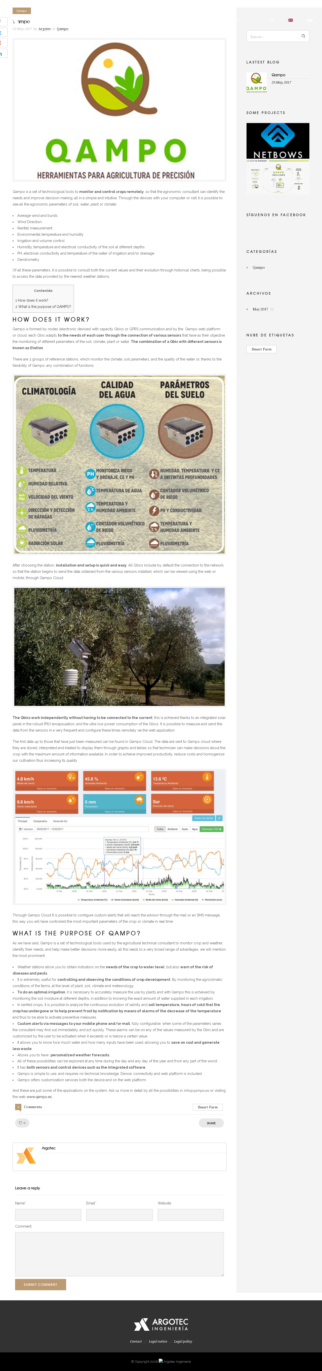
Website (164, 1203)
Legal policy (183, 1341)
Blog (207, 20)
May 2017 (260, 309)
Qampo (278, 74)
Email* (91, 1203)
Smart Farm (208, 1107)
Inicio (80, 20)
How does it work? (31, 300)
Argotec (104, 20)
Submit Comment (40, 1284)
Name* (20, 1203)
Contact (230, 20)
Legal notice (158, 1341)
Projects (158, 20)
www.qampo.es (39, 1097)
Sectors (184, 20)
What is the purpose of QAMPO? (43, 307)
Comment (23, 1226)
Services (131, 20)
